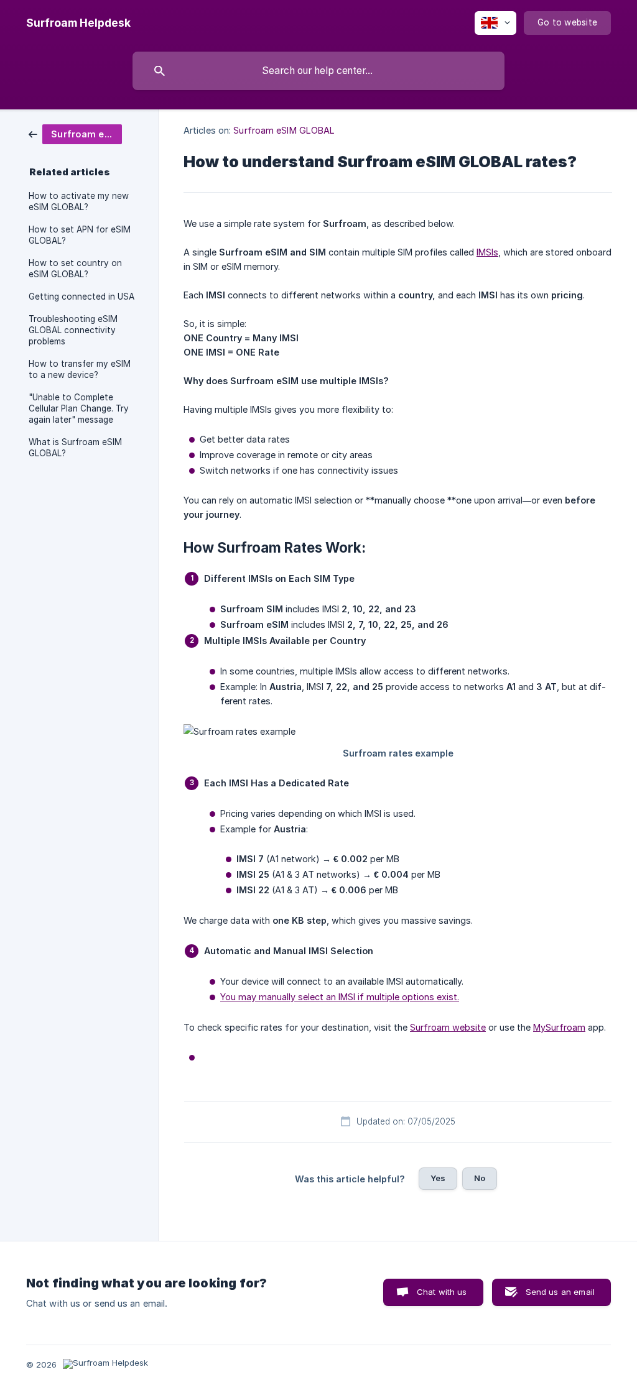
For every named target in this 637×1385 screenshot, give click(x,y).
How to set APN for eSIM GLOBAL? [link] (80, 235)
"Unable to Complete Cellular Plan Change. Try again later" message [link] (79, 408)
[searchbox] (318, 71)
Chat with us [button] (442, 1292)
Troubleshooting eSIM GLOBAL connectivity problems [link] (73, 330)
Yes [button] (437, 1178)
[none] (78, 23)
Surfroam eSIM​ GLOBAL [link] (284, 130)
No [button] (479, 1178)
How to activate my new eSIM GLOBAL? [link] (79, 201)
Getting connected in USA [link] (81, 296)
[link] (75, 133)
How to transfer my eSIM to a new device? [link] (80, 369)
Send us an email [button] (560, 1292)
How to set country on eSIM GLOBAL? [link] (75, 268)
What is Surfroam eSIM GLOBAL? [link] (75, 447)
